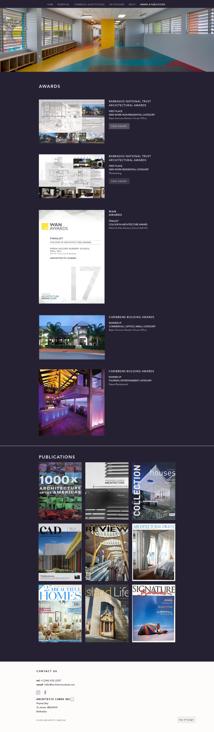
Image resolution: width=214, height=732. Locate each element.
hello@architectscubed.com (59, 685)
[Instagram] (38, 692)
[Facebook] (45, 692)
